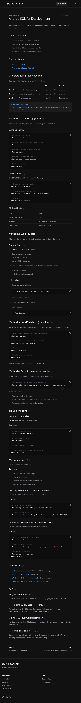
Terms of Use (46, 679)
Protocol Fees (7, 685)
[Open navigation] (3, 4)
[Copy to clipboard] (69, 135)
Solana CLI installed (19, 64)
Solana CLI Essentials (18, 651)
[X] (10, 697)
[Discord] (7, 697)
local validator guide (23, 364)
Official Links (6, 679)
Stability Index (7, 688)
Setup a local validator (21, 571)
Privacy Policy (46, 682)
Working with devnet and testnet (25, 578)
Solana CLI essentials (20, 574)
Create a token (18, 581)
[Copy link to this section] (30, 36)
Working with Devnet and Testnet (58, 651)
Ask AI (67, 15)
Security (5, 682)
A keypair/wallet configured (23, 68)
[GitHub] (3, 697)
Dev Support (61, 4)
